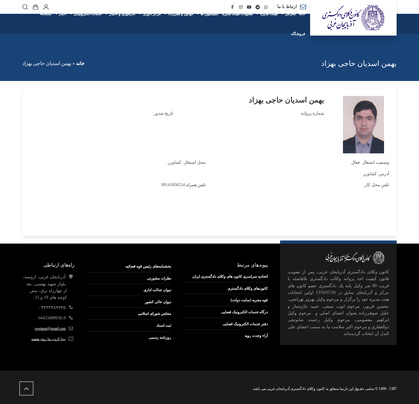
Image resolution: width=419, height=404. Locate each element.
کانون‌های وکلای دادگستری (248, 288)
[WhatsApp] (266, 7)
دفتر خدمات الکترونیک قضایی (245, 324)
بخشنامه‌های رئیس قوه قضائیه (148, 266)
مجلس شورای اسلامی (154, 313)
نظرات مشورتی (159, 278)
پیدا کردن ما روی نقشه (48, 339)
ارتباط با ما (287, 6)
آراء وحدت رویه (256, 335)
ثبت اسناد (163, 325)
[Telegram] (258, 7)
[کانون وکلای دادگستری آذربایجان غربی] (353, 18)
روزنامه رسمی (160, 337)
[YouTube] (249, 7)
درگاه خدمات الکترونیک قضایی (244, 312)
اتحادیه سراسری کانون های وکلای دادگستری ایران (230, 276)
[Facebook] (232, 7)
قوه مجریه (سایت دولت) (249, 300)
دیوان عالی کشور (158, 302)
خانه (80, 63)
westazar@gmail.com (50, 328)
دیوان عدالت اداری (157, 290)
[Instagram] (241, 7)
